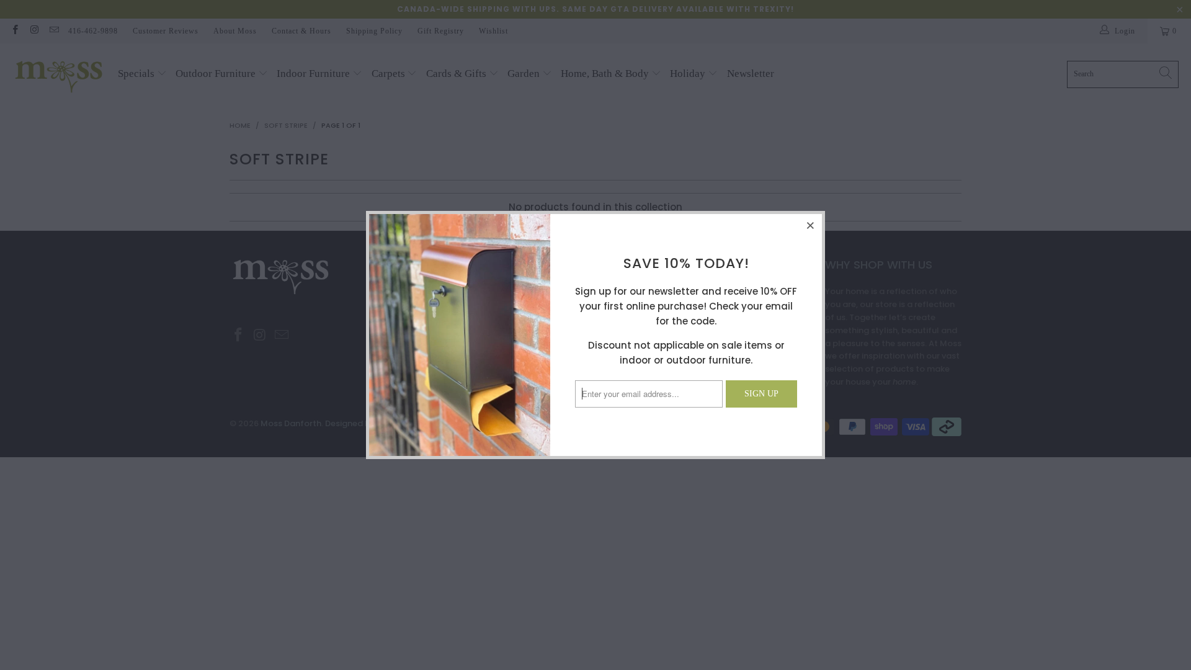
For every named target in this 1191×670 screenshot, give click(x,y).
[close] (811, 225)
